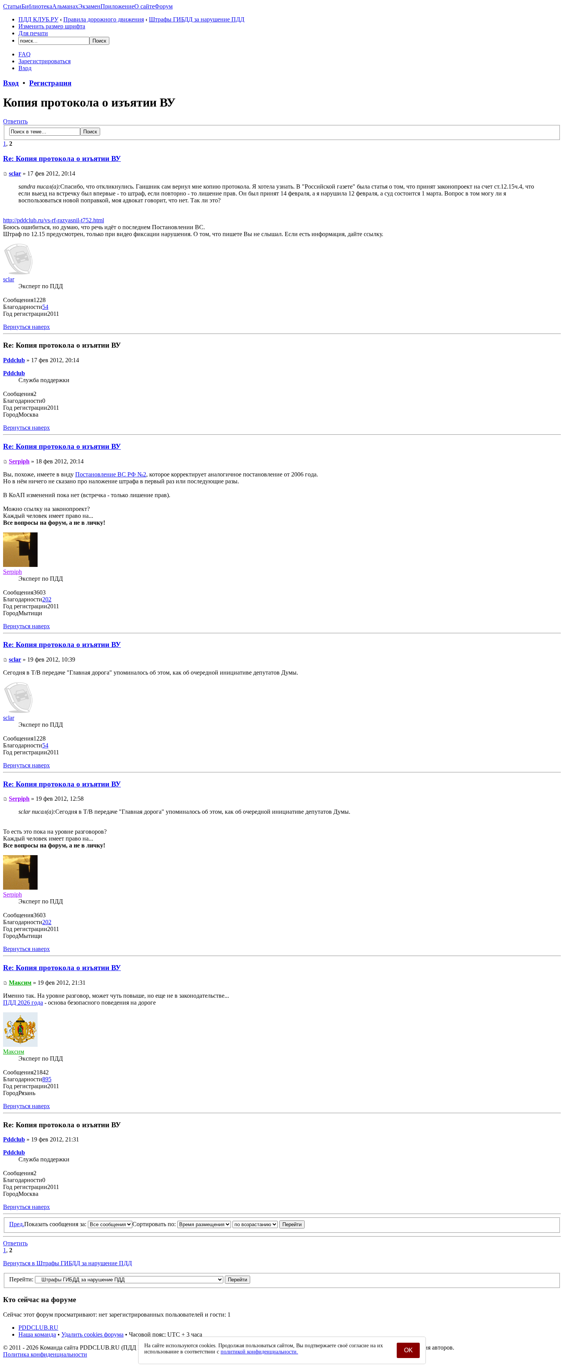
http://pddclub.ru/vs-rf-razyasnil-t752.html (53, 220)
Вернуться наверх (26, 327)
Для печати (33, 33)
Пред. (16, 1224)
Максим (20, 982)
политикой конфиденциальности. (259, 1352)
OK (408, 1350)
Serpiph (19, 461)
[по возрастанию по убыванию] (269, 1224)
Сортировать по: (154, 1224)
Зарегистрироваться (44, 61)
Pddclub (14, 360)
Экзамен (89, 6)
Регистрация (50, 83)
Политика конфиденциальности (45, 1354)
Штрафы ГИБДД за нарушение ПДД (196, 19)
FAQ (24, 54)
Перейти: (21, 1279)
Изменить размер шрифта (51, 26)
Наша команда (37, 1334)
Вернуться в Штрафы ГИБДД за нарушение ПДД (67, 1263)
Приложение (117, 6)
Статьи (12, 6)
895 (46, 1079)
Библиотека (36, 6)
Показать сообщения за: (56, 1224)
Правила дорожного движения (103, 19)
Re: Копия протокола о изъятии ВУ (62, 158)
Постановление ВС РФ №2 (110, 474)
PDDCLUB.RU (38, 1327)
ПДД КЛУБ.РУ (38, 19)
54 (45, 307)
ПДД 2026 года (23, 1002)
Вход (24, 68)
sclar (15, 173)
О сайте (144, 6)
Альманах (65, 6)
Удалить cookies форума (92, 1334)
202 (46, 599)
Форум (164, 6)
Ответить (15, 121)
